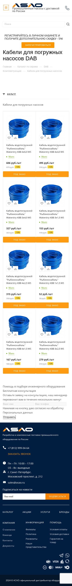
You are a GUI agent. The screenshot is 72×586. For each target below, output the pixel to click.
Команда (7, 535)
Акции (27, 512)
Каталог (8, 512)
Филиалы (31, 529)
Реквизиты (31, 538)
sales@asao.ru (16, 482)
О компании (9, 529)
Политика (31, 534)
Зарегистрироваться (38, 45)
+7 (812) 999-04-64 (67, 8)
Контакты (7, 540)
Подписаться (57, 496)
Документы (8, 545)
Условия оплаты (58, 529)
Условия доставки (59, 534)
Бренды (64, 512)
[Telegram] (61, 555)
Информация (35, 522)
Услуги (45, 512)
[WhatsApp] (67, 555)
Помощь (56, 522)
